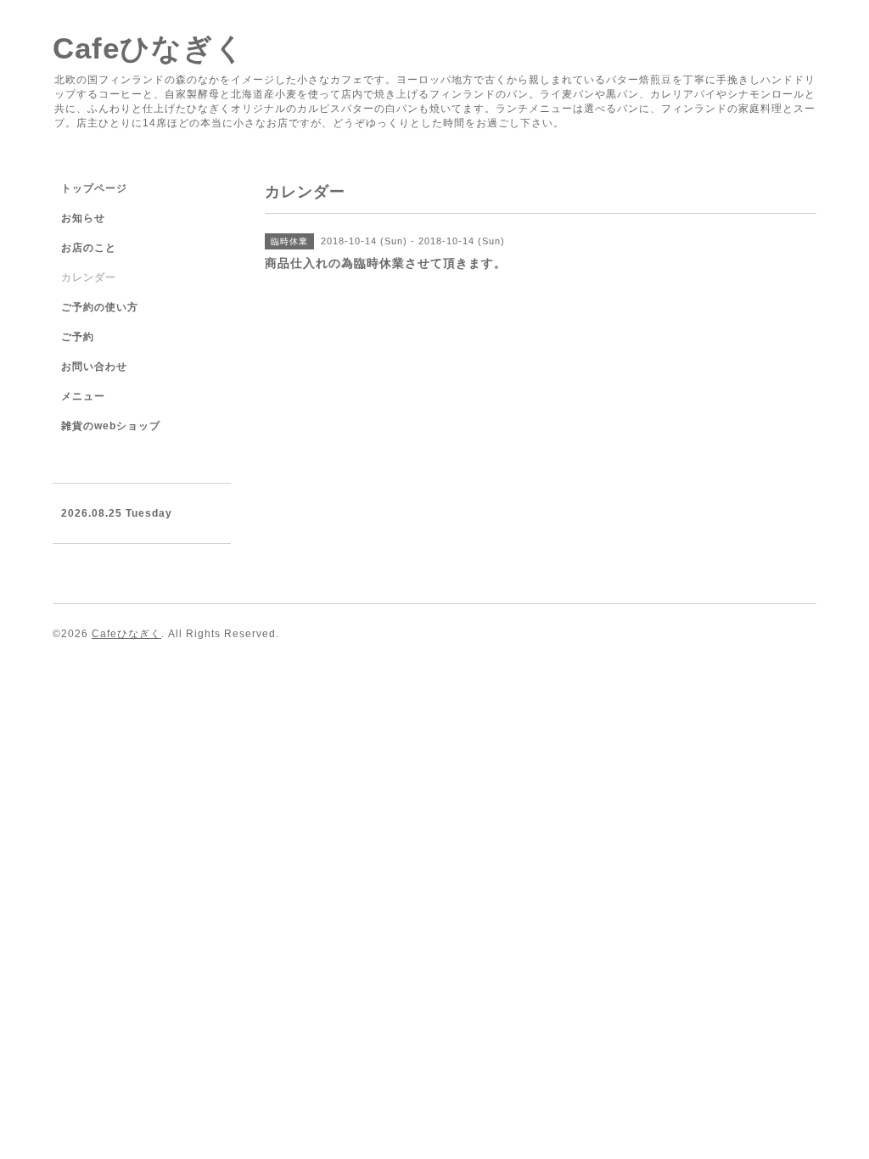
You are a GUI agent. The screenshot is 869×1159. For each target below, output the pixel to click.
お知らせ (83, 218)
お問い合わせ (94, 366)
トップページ (94, 188)
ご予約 (77, 337)
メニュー (83, 396)
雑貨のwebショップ (110, 426)
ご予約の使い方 (99, 307)
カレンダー (88, 277)
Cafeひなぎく (149, 47)
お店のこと (88, 248)
